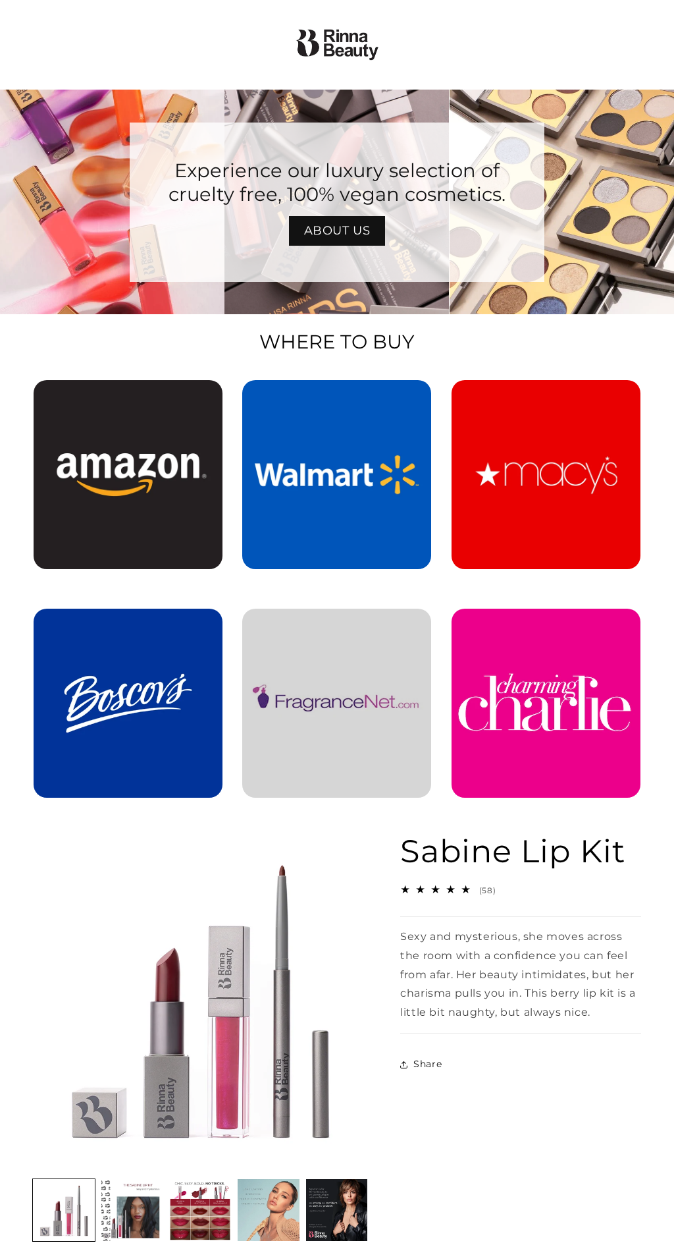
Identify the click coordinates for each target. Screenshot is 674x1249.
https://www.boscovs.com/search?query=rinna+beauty (128, 627)
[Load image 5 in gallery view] (337, 1210)
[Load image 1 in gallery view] (64, 1210)
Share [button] (427, 1064)
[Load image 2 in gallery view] (132, 1210)
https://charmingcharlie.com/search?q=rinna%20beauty (546, 627)
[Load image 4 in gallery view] (268, 1210)
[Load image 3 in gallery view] (200, 1210)
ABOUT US (337, 230)
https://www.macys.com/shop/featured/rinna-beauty (546, 398)
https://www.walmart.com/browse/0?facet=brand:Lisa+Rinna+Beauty (336, 398)
